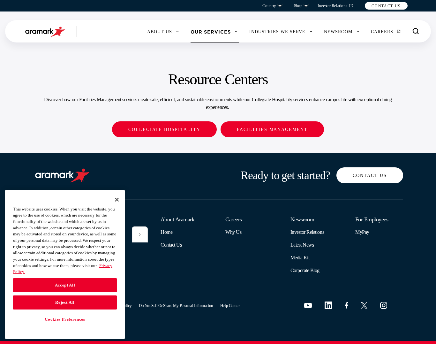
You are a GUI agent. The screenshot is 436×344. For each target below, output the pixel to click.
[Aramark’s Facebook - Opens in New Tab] (347, 305)
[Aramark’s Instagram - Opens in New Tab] (384, 305)
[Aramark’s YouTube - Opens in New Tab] (308, 305)
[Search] (416, 31)
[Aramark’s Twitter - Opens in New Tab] (364, 305)
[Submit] (140, 234)
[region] (65, 264)
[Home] (46, 31)
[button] (386, 6)
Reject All (65, 302)
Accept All (65, 285)
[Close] (117, 200)
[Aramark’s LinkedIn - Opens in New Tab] (328, 305)
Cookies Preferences (65, 319)
